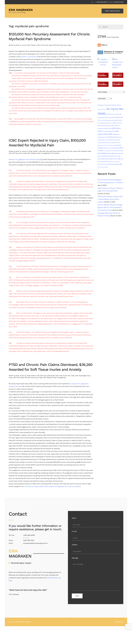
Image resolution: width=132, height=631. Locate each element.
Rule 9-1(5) (119, 153)
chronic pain (102, 117)
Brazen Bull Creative (23, 622)
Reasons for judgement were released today (24, 159)
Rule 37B (105, 161)
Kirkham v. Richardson (29, 57)
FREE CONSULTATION (112, 11)
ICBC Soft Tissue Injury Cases (62, 45)
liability (112, 137)
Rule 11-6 (117, 156)
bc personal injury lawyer (113, 114)
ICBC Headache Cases (84, 151)
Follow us (104, 45)
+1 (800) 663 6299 (100, 2)
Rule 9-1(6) (102, 156)
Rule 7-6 (112, 150)
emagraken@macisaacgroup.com (35, 543)
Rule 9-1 (110, 153)
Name (74, 518)
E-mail (74, 531)
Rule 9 (102, 153)
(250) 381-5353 (118, 2)
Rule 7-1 (105, 150)
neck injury (112, 142)
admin (17, 45)
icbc (109, 128)
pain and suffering (113, 148)
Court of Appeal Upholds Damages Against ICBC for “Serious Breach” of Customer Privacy (110, 207)
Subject (74, 545)
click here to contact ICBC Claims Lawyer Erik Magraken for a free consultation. (52, 486)
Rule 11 (110, 156)
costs (111, 117)
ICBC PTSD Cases (18, 377)
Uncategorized (45, 153)
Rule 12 (101, 159)
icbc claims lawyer (108, 131)
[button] (66, 622)
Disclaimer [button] (119, 622)
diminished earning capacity (106, 120)
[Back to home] (21, 11)
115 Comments (55, 153)
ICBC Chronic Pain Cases (44, 45)
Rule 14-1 (117, 159)
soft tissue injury (103, 167)
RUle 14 (108, 159)
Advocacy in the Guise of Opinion (109, 105)
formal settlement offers (108, 125)
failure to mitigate (112, 123)
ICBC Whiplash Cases (33, 153)
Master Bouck (113, 140)
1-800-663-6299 (29, 535)
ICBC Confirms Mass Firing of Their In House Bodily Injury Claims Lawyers (110, 199)
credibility (118, 117)
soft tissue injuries (114, 164)
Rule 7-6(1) (119, 150)
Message (75, 558)
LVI (106, 140)
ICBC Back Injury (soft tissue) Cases (50, 151)
